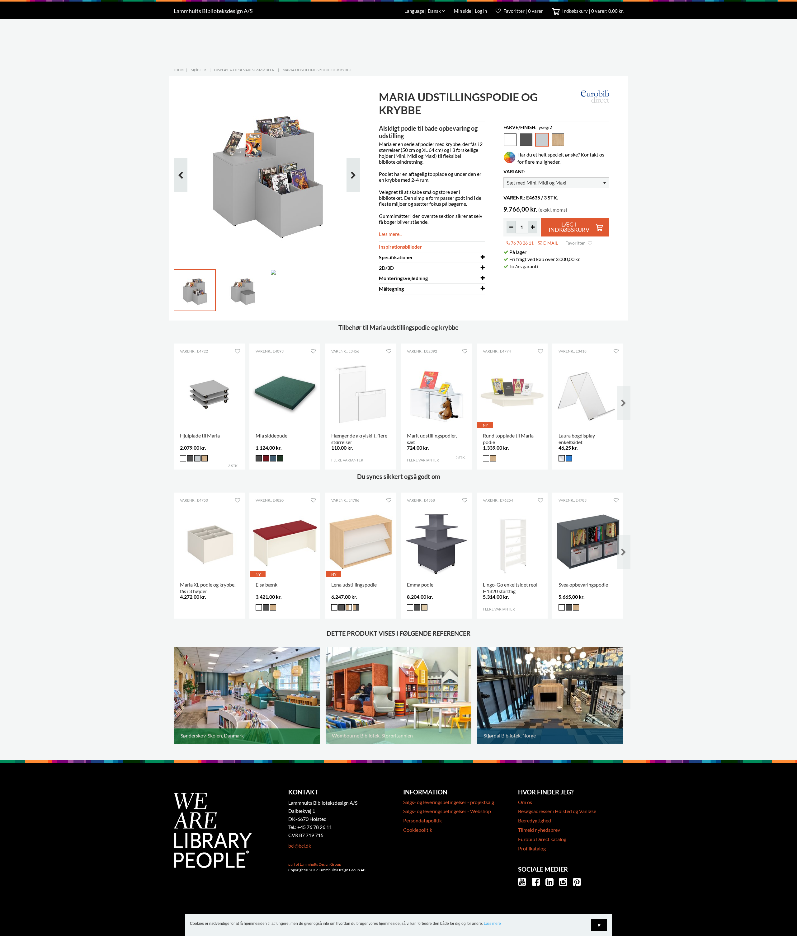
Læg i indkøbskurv (569, 227)
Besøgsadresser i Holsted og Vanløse (557, 811)
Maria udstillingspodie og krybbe (317, 70)
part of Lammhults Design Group (314, 864)
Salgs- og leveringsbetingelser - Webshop (447, 811)
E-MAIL (550, 243)
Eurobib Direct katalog (542, 839)
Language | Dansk (423, 11)
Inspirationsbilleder (400, 247)
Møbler (198, 70)
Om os (525, 802)
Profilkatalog (532, 848)
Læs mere (492, 923)
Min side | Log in (471, 11)
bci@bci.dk (299, 846)
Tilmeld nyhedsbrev (539, 830)
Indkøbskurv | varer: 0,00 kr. (592, 11)
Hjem (179, 70)
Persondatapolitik (422, 820)
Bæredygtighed (534, 820)
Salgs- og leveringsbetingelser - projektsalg (448, 802)
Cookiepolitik (417, 830)
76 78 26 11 (522, 243)
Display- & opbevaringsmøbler (244, 70)
